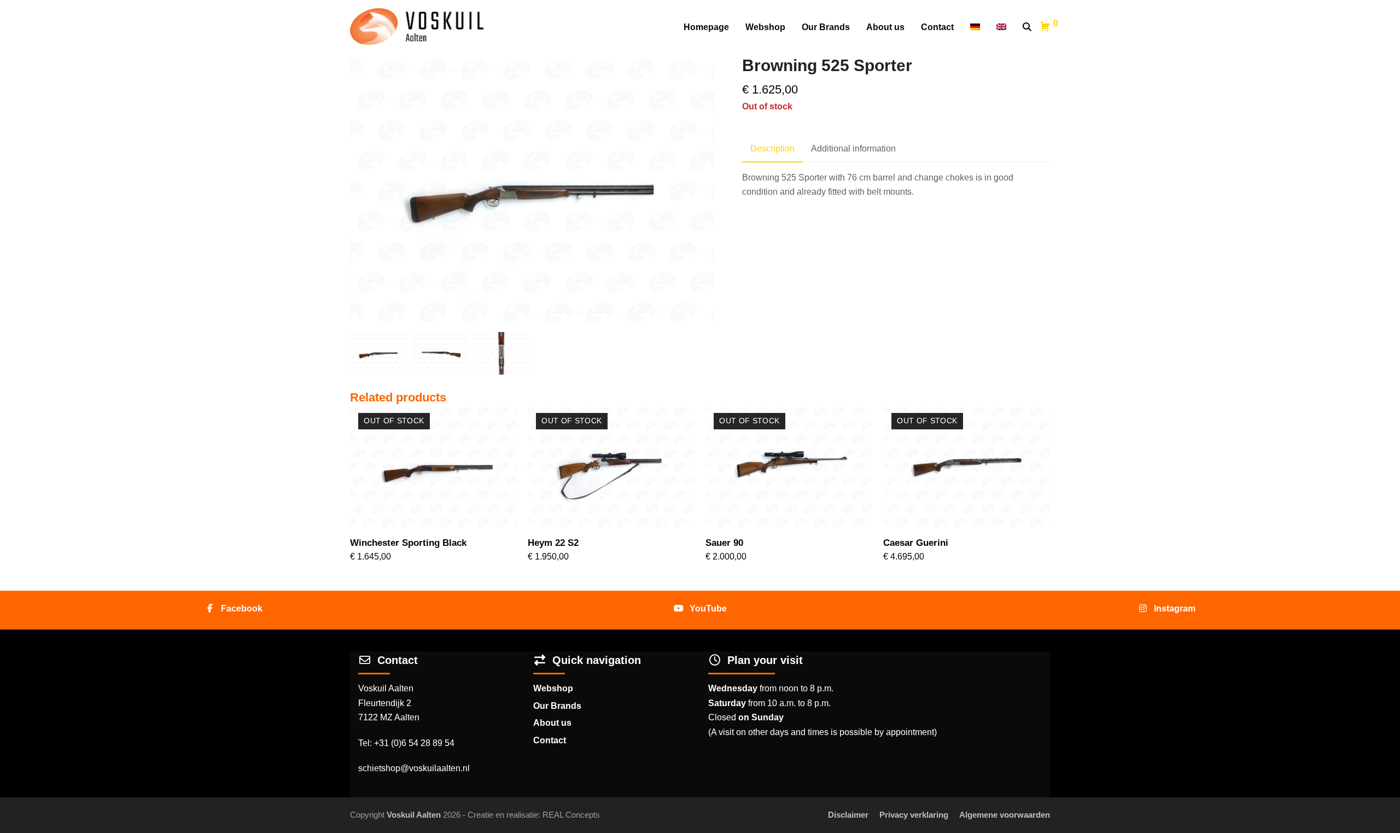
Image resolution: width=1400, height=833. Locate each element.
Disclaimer (848, 815)
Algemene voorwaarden (1004, 815)
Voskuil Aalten (414, 815)
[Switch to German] (975, 27)
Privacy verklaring (913, 815)
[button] (1027, 27)
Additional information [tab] (853, 148)
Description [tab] (772, 148)
